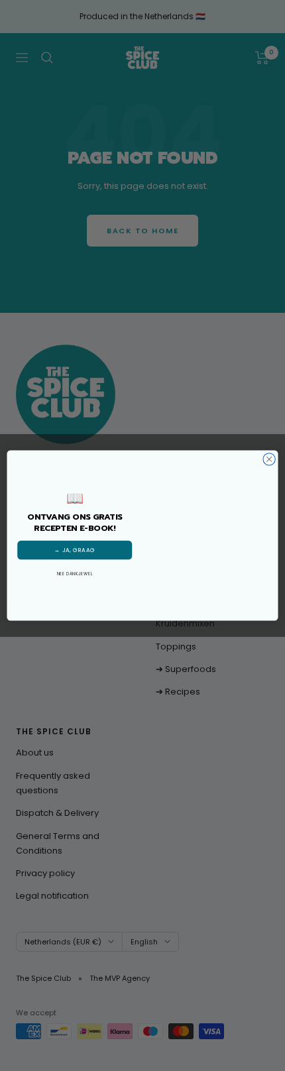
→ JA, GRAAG (74, 550)
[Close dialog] (269, 459)
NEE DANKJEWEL (75, 574)
